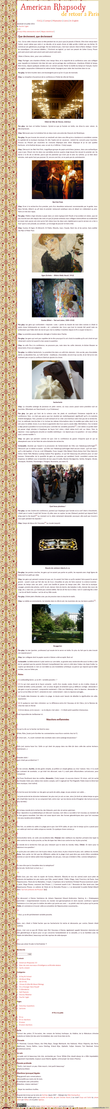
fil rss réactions (25, 1020)
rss (19, 29)
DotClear (45, 1095)
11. (18, 894)
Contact (47, 21)
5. (17, 788)
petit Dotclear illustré (63, 1097)
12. (18, 910)
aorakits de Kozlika (46, 1097)
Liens (65, 21)
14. (18, 940)
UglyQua (41, 1100)
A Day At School (25, 976)
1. (17, 725)
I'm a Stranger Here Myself (29, 987)
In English (74, 21)
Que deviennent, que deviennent (35, 36)
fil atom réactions (25, 1025)
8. (17, 833)
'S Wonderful (24, 989)
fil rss (21, 1017)
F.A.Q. (39, 21)
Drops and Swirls (85, 1097)
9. (17, 861)
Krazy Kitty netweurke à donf (29, 31)
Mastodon (57, 21)
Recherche (21, 950)
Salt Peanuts (24, 992)
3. (17, 753)
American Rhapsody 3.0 (28, 963)
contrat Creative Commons (49, 1106)
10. (18, 872)
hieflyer (26, 1100)
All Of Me (23, 982)
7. (17, 822)
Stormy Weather (25, 995)
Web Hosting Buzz (74, 1095)
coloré (19, 1100)
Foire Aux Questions (26, 1006)
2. (17, 742)
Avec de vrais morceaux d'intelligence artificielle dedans (40, 965)
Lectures (22, 1008)
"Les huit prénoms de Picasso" (32, 889)
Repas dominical (47, 31)
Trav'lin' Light (23, 26)
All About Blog (24, 979)
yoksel (96, 1097)
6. (17, 806)
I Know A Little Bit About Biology (31, 984)
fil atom (22, 1022)
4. (17, 764)
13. (18, 919)
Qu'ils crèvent (24, 968)
